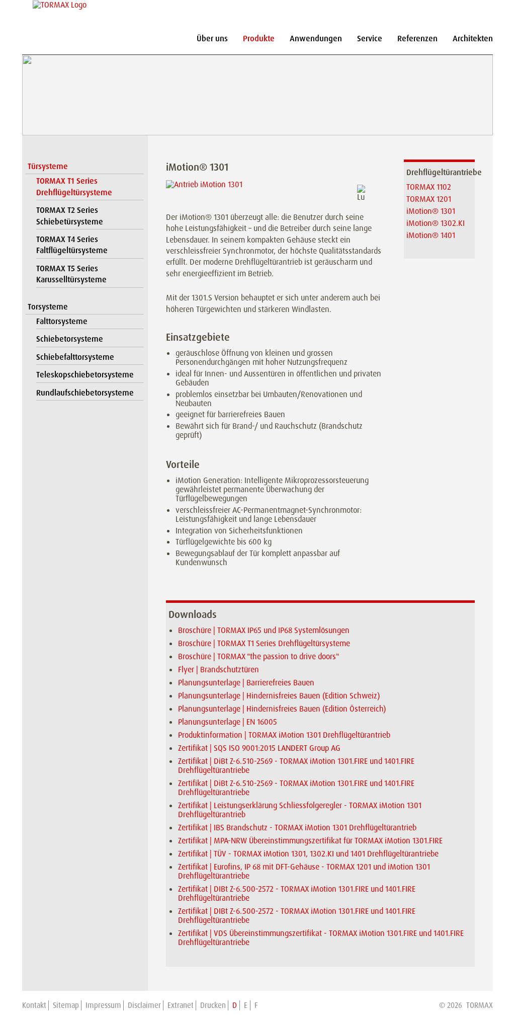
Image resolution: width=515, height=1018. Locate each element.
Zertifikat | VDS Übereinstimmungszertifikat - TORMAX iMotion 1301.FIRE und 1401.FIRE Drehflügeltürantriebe (321, 938)
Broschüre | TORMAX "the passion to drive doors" (258, 656)
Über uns (212, 38)
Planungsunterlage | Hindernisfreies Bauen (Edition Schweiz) (279, 695)
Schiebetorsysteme (69, 339)
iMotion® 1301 (430, 211)
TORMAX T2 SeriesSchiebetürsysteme (69, 215)
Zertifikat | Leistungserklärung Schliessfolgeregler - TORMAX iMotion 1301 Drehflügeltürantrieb (299, 810)
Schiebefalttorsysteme (75, 357)
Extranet (180, 1005)
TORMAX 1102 (428, 187)
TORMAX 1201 (428, 199)
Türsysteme (48, 166)
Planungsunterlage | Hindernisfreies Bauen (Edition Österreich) (282, 708)
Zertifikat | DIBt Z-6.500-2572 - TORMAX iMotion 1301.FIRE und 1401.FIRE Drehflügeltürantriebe (296, 893)
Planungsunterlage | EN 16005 (227, 722)
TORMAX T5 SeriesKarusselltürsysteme (71, 274)
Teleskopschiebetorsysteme (85, 374)
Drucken (213, 1005)
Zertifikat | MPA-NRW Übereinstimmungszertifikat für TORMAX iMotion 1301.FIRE (310, 840)
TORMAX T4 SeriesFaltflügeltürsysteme (72, 245)
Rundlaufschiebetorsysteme (85, 392)
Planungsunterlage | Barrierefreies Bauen (246, 682)
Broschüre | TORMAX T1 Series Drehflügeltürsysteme (264, 643)
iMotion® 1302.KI (435, 223)
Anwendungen (316, 38)
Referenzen (417, 38)
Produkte (259, 38)
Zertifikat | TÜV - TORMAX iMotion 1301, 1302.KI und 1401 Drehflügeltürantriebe (308, 853)
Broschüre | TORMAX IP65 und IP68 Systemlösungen (264, 630)
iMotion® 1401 (430, 235)
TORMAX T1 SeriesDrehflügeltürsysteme (74, 186)
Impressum (103, 1005)
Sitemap (66, 1005)
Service (369, 38)
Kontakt (34, 1005)
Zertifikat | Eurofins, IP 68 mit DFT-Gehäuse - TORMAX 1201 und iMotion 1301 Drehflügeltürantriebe (304, 871)
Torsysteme (48, 306)
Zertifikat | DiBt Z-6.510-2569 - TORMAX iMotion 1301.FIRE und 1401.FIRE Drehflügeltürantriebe (296, 765)
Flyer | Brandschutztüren (218, 669)
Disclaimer (144, 1005)
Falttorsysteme (62, 321)
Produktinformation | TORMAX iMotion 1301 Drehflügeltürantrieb (284, 735)
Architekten (473, 38)
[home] (58, 5)
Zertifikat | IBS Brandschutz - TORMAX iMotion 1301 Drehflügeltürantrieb (297, 827)
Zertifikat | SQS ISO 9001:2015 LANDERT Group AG (259, 748)
